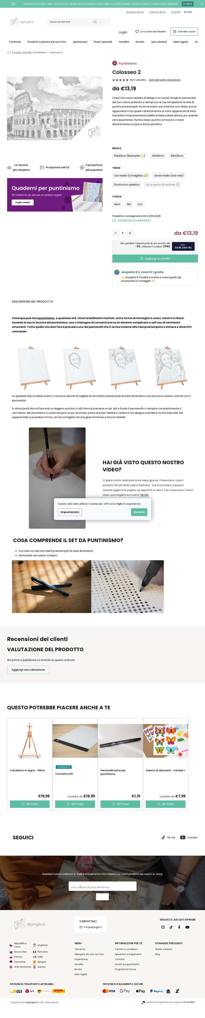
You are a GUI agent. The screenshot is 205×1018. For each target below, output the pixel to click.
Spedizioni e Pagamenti (128, 954)
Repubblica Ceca (20, 945)
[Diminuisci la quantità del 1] (115, 233)
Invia (102, 897)
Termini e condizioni (126, 949)
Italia (40, 956)
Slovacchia (20, 951)
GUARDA (187, 4)
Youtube (192, 837)
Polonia (18, 956)
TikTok (144, 495)
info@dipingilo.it (93, 927)
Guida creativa (163, 949)
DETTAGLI (32, 804)
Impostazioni (70, 512)
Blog (157, 954)
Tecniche (80, 949)
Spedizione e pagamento (134, 220)
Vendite (79, 964)
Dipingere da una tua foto (89, 954)
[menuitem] (14, 42)
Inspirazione (81, 959)
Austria (41, 966)
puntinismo (46, 318)
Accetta (139, 512)
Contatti (176, 12)
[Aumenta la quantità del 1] (130, 233)
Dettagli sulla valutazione (165, 80)
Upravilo (185, 1002)
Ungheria (43, 945)
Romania (43, 951)
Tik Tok (171, 837)
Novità (78, 969)
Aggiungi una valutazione (28, 670)
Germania (19, 961)
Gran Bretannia (22, 966)
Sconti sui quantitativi (127, 964)
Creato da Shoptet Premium (159, 1002)
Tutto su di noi (157, 12)
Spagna (42, 961)
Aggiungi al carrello (157, 258)
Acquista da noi (135, 12)
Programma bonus (125, 969)
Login (123, 32)
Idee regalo (81, 974)
